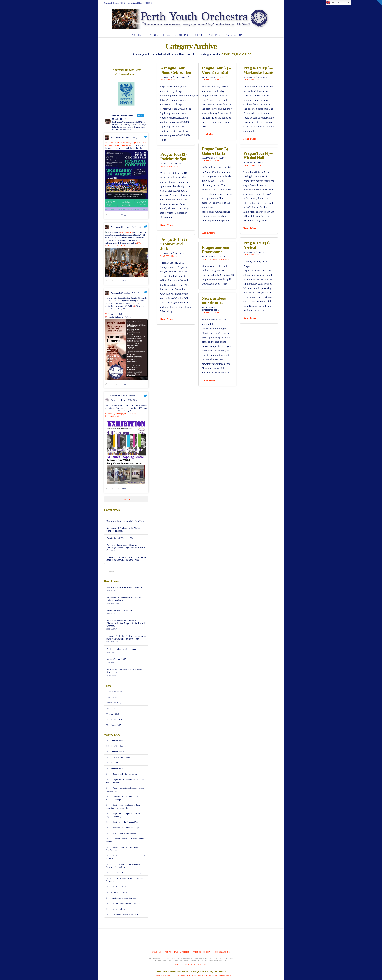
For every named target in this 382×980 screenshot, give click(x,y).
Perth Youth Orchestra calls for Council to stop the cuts (125, 671)
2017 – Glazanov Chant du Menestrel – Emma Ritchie (125, 840)
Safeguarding (222, 952)
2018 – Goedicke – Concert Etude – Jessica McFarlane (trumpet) (123, 798)
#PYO (138, 243)
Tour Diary (110, 708)
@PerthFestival (126, 232)
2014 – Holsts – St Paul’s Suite (118, 887)
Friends (197, 952)
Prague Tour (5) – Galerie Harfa (216, 151)
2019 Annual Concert (115, 768)
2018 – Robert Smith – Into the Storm (121, 774)
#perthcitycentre (129, 413)
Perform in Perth (118, 400)
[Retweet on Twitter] (110, 395)
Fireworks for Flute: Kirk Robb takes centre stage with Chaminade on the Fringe (126, 558)
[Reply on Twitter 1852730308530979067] (106, 489)
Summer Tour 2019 (114, 719)
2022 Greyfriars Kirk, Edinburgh (119, 757)
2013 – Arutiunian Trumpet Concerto (121, 898)
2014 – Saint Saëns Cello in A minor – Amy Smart (126, 873)
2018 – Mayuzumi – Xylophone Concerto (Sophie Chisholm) (123, 815)
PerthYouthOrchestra (120, 137)
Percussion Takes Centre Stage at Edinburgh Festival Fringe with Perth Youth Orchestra (125, 547)
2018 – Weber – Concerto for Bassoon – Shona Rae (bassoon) (125, 789)
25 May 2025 (137, 227)
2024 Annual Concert (115, 740)
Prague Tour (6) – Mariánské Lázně (257, 70)
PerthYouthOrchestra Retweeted (123, 395)
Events (167, 952)
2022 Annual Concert (115, 763)
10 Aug (134, 137)
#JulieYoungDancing (113, 413)
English (334, 2)
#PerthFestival (110, 246)
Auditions (185, 952)
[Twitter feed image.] (126, 180)
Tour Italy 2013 (112, 714)
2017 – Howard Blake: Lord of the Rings (122, 827)
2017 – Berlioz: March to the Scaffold (121, 833)
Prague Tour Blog (113, 703)
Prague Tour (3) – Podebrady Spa (174, 156)
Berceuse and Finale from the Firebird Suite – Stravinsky (123, 529)
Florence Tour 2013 (114, 691)
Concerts (206, 259)
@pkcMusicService (113, 416)
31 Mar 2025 (136, 293)
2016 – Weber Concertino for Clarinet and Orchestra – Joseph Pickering (123, 865)
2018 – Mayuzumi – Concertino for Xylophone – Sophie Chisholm (126, 781)
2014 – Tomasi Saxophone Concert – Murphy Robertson (124, 879)
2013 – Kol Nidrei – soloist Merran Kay (122, 915)
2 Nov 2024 (132, 400)
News (175, 952)
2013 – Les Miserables (115, 909)
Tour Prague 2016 (169, 80)
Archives (208, 952)
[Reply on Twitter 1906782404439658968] (106, 384)
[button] (379, 3)
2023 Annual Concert (115, 752)
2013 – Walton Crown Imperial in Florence (123, 903)
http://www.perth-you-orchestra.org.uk (120, 145)
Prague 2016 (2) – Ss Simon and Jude (175, 244)
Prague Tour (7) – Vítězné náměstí (216, 70)
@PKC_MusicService (113, 142)
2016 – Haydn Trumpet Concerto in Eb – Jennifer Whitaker (126, 857)
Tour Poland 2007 (113, 725)
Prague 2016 (111, 697)
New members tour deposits (214, 300)
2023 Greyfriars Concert (116, 746)
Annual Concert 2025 (116, 659)
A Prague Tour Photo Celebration (175, 70)
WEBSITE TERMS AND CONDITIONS (191, 964)
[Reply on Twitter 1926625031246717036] (106, 280)
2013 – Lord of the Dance (116, 892)
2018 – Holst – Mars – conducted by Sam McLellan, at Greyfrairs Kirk (123, 806)
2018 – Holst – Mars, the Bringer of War (122, 822)
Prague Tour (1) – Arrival (257, 245)
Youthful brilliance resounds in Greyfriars (125, 521)
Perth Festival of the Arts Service (121, 649)
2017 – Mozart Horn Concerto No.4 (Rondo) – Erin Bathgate (125, 848)
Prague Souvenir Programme (215, 249)
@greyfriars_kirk (139, 142)
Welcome (157, 952)
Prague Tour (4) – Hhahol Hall (257, 155)
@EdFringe (127, 142)
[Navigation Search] (250, 34)
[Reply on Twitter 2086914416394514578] (106, 215)
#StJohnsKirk (122, 246)
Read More (208, 134)
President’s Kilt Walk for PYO (119, 538)
